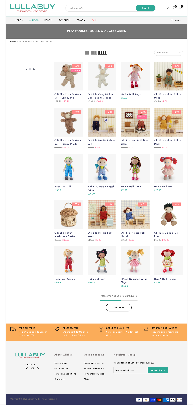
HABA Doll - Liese (165, 279)
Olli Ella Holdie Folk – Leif (101, 142)
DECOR (48, 20)
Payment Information (94, 373)
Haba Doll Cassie (64, 279)
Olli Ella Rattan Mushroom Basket (65, 234)
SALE (94, 20)
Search (145, 8)
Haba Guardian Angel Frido (101, 188)
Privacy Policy (61, 368)
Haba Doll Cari (97, 279)
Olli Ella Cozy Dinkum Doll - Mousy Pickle (67, 142)
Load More (119, 307)
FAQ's (86, 379)
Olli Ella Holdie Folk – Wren (101, 234)
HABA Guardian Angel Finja (134, 280)
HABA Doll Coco (131, 186)
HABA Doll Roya (131, 94)
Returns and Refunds (94, 368)
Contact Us (59, 379)
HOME (18, 20)
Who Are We (60, 363)
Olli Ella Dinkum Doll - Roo (167, 234)
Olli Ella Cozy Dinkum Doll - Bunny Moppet (101, 96)
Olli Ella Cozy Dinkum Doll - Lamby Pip (67, 96)
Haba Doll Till (62, 186)
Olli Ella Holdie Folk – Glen (134, 142)
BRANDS (81, 20)
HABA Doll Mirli (163, 186)
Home (13, 41)
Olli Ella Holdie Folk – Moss (167, 96)
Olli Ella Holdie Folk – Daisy (167, 142)
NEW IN (35, 20)
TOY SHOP (64, 20)
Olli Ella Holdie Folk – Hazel (134, 234)
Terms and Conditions (65, 373)
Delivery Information (94, 363)
